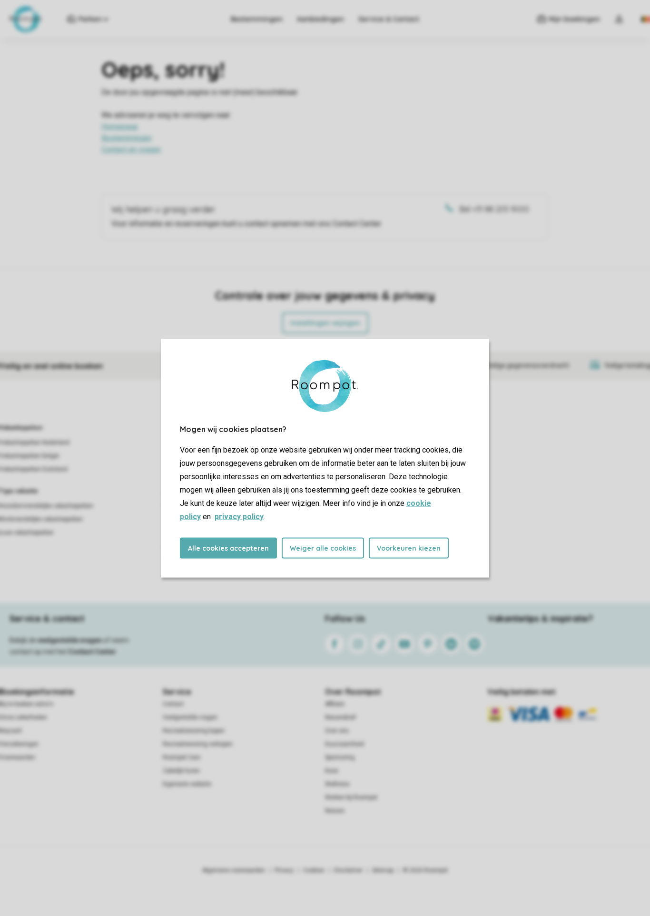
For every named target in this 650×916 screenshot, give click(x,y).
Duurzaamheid (344, 744)
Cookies (314, 870)
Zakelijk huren (181, 770)
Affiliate (335, 704)
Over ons (337, 730)
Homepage (119, 126)
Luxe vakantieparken (27, 532)
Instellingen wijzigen (325, 323)
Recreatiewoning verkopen (198, 744)
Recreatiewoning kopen (194, 730)
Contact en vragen (131, 149)
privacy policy (239, 516)
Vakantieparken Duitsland (34, 469)
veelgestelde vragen (70, 640)
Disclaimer (348, 870)
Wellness (337, 784)
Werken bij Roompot (351, 797)
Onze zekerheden (23, 717)
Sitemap (383, 870)
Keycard (10, 730)
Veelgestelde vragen (190, 717)
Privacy (284, 870)
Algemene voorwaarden (233, 870)
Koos (331, 770)
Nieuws (335, 810)
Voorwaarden (17, 757)
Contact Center (92, 651)
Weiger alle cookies (323, 548)
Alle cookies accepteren (228, 548)
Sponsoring (340, 757)
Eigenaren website (187, 784)
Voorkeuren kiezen (409, 548)
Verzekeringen (19, 744)
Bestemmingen (257, 19)
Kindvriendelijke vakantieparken (41, 519)
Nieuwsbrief (340, 717)
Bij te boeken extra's (26, 704)
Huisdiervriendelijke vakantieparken (46, 506)
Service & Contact (388, 19)
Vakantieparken (21, 427)
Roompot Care (181, 757)
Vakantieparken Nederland (34, 442)
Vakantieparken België (29, 456)
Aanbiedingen (320, 19)
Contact (173, 704)
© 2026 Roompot (425, 870)
